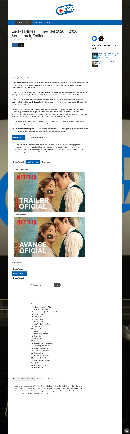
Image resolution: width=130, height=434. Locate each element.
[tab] (18, 137)
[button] (126, 430)
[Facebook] (15, 45)
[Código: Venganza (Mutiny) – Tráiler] (95, 66)
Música (28, 22)
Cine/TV (19, 22)
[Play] (50, 192)
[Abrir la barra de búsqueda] (119, 22)
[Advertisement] (50, 61)
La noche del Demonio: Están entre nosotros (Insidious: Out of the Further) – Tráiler (108, 55)
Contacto (49, 22)
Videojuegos (38, 22)
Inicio (11, 22)
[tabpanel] (49, 148)
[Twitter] (21, 45)
